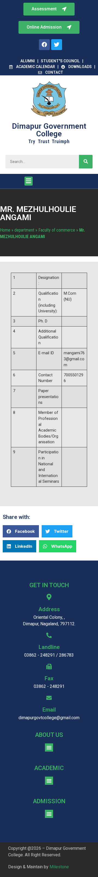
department (24, 230)
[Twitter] (56, 44)
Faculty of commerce (56, 230)
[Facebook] (44, 44)
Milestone (59, 866)
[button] (49, 27)
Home (5, 230)
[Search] (86, 161)
